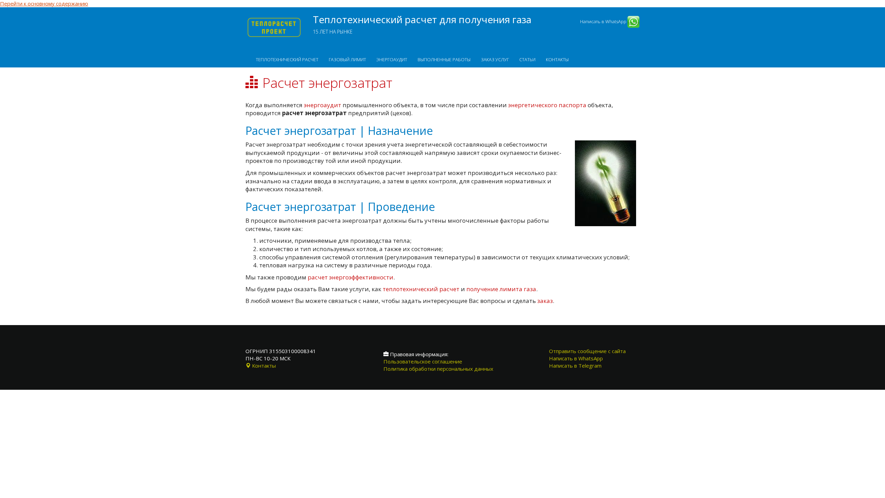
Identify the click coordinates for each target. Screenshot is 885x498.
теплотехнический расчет (421, 289)
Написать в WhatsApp (603, 21)
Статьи (527, 59)
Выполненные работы (444, 59)
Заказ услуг (495, 59)
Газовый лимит (347, 59)
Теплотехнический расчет (287, 59)
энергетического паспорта (547, 105)
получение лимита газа (501, 289)
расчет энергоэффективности (350, 277)
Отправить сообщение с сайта (587, 351)
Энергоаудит (391, 59)
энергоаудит (322, 105)
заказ (545, 301)
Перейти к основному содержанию (44, 3)
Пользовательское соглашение (422, 361)
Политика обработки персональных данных (438, 368)
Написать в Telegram (575, 365)
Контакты (557, 59)
